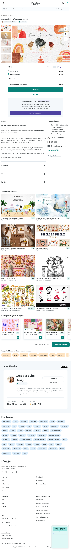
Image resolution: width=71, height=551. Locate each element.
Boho (45, 426)
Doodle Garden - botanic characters (13, 333)
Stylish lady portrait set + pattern (47, 308)
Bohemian (54, 426)
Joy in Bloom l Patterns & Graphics (35, 333)
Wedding (23, 421)
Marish (5, 334)
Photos (58, 334)
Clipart (14, 435)
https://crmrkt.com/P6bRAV (31, 150)
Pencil (45, 430)
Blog (2, 480)
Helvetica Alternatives (43, 513)
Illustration (43, 421)
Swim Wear (42, 435)
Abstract (33, 421)
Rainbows (6, 426)
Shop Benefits (5, 522)
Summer (37, 426)
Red (51, 444)
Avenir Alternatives (42, 510)
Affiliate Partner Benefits (9, 519)
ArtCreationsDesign (43, 220)
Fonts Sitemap (40, 520)
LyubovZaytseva (7, 220)
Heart (62, 449)
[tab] (6, 28)
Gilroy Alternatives (42, 517)
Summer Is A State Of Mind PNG (11, 308)
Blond (58, 444)
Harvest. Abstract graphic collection (13, 248)
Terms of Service (6, 535)
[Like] (65, 34)
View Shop (64, 366)
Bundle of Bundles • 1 (43, 248)
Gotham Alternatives (42, 503)
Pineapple (64, 426)
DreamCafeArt (7, 310)
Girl (14, 426)
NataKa (5, 280)
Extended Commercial (18, 84)
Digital (5, 435)
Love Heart (6, 453)
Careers (3, 506)
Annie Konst (41, 250)
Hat (29, 426)
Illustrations (4, 15)
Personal (13, 71)
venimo (28, 334)
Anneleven (51, 334)
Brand (3, 503)
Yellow (29, 444)
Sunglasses (42, 449)
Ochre (11, 444)
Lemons (37, 430)
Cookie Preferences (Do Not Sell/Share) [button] (13, 543)
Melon (37, 444)
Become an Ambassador (9, 526)
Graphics (11, 334)
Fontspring (39, 500)
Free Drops (39, 480)
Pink (64, 439)
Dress (33, 449)
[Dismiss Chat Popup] (68, 526)
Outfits (15, 439)
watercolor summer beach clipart (12, 218)
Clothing (5, 439)
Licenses (4, 491)
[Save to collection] (65, 39)
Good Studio (41, 310)
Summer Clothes (54, 435)
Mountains (17, 449)
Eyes (25, 453)
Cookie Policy (5, 540)
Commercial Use (25, 439)
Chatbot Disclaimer (7, 538)
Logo (15, 421)
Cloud (12, 430)
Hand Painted (56, 430)
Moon (5, 430)
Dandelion (53, 449)
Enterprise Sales (41, 484)
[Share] (65, 29)
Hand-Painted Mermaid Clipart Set (47, 218)
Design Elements (39, 439)
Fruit (52, 421)
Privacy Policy (5, 533)
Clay (44, 444)
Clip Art (22, 435)
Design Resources (54, 439)
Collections (5, 484)
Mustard (20, 444)
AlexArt (40, 280)
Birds (25, 449)
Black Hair (6, 449)
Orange (28, 430)
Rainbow (60, 421)
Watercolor (6, 421)
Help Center (5, 487)
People (11, 15)
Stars (20, 430)
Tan (4, 444)
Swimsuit (31, 435)
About (3, 500)
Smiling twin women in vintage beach (48, 278)
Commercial (14, 74)
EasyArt (5, 250)
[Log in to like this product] (31, 197)
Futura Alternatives (42, 506)
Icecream (16, 453)
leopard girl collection (8, 278)
